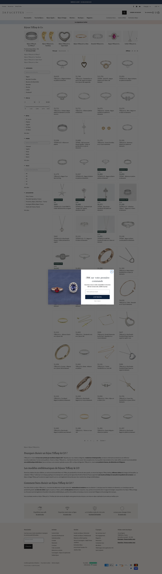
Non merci (97, 301)
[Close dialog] (111, 271)
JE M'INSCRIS (97, 297)
